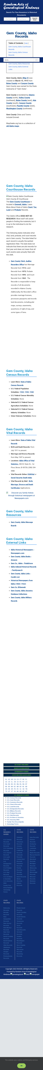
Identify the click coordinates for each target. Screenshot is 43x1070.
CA (15, 779)
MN (18, 784)
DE (23, 779)
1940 (32, 392)
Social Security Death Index (21, 478)
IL (12, 782)
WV (20, 791)
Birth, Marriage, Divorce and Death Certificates (22, 484)
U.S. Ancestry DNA (13, 820)
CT (20, 779)
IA (18, 782)
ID (9, 782)
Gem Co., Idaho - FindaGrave (22, 563)
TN (26, 789)
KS (20, 782)
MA (6, 784)
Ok (21, 1066)
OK (9, 789)
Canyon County (27, 83)
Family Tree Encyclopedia (15, 822)
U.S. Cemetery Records (14, 802)
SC (20, 789)
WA (18, 791)
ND (26, 786)
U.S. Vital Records (13, 815)
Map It (25, 78)
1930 (27, 392)
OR (12, 789)
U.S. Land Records (13, 806)
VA (15, 791)
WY (26, 791)
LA (26, 782)
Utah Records (21, 930)
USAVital (31, 474)
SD (23, 789)
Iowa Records (34, 837)
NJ (15, 786)
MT (26, 784)
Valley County (24, 98)
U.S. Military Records (14, 811)
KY (23, 782)
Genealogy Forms (13, 824)
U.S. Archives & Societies (15, 817)
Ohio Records (7, 945)
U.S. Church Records (14, 804)
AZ (9, 779)
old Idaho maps (12, 126)
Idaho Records (21, 877)
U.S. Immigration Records (15, 809)
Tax (34, 207)
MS (20, 784)
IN (15, 782)
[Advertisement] (21, 40)
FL (26, 779)
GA (6, 782)
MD (9, 784)
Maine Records (35, 853)
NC (23, 786)
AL (6, 779)
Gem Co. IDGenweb (18, 587)
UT (9, 791)
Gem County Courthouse (20, 202)
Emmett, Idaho (21, 204)
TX (6, 791)
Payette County (23, 106)
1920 (22, 392)
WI (23, 791)
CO (18, 779)
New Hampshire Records (7, 919)
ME (12, 784)
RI (18, 789)
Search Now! (34, 19)
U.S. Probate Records (14, 813)
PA (15, 789)
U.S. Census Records (14, 798)
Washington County (14, 108)
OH (6, 789)
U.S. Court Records (13, 800)
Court (30, 207)
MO (23, 784)
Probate (17, 210)
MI (15, 784)
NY (20, 786)
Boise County (11, 83)
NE (6, 786)
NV (9, 786)
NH (12, 786)
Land (8, 210)
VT (12, 791)
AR (12, 779)
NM (18, 786)
